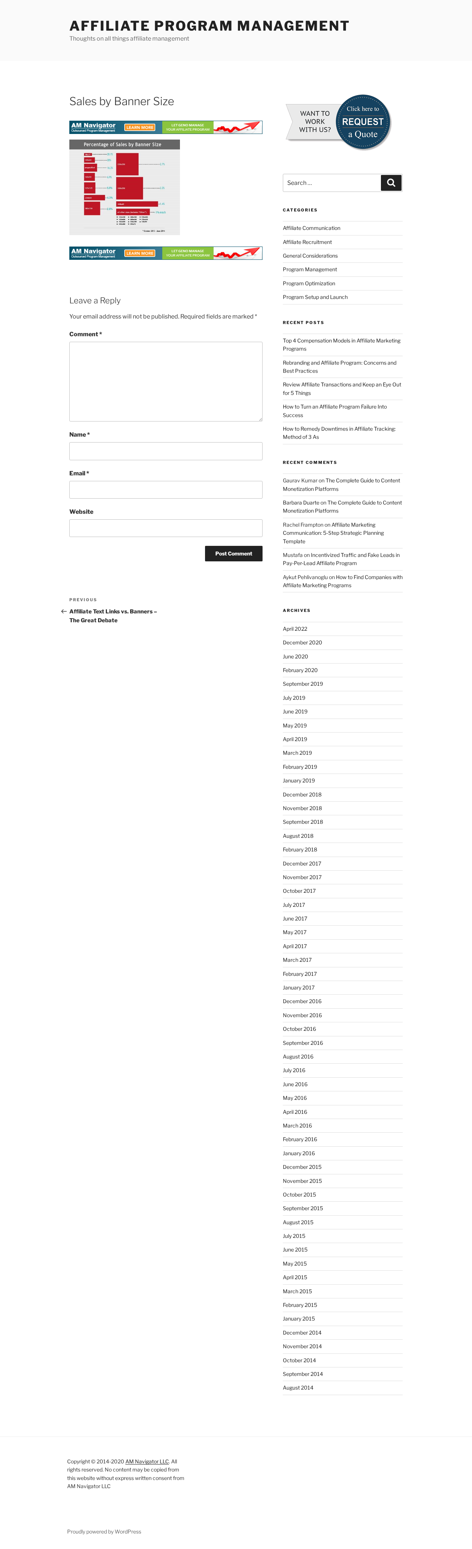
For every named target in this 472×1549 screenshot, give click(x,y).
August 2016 (298, 1056)
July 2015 (294, 1236)
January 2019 (299, 780)
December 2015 (302, 1167)
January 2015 (299, 1318)
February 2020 (300, 670)
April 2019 (295, 739)
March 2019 (297, 753)
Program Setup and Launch (315, 297)
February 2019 (300, 767)
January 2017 (299, 987)
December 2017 (302, 863)
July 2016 (294, 1070)
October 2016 (299, 1029)
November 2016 (302, 1015)
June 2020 (295, 656)
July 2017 (294, 905)
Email (79, 473)
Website (81, 511)
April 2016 (295, 1112)
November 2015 (302, 1181)
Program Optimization (309, 283)
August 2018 (298, 836)
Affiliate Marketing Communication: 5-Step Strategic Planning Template (333, 533)
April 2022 (295, 629)
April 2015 (295, 1277)
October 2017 (299, 891)
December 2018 (302, 794)
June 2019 (295, 711)
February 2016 (300, 1139)
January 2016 (299, 1153)
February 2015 (300, 1305)
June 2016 (295, 1084)
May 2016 (295, 1098)
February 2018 (300, 849)
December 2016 (302, 1001)
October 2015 (299, 1194)
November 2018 (302, 808)
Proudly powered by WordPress (104, 1531)
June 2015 (295, 1249)
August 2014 (298, 1387)
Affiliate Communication (311, 228)
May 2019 (295, 725)
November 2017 (302, 877)
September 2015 (303, 1208)
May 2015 (295, 1263)
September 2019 (303, 684)
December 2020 (302, 642)
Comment (85, 334)
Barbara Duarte (301, 502)
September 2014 (303, 1374)
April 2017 (295, 946)
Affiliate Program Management (209, 26)
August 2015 (298, 1222)
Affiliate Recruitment (307, 242)
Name (79, 434)
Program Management (310, 269)
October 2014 (299, 1360)
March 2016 (297, 1125)
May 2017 (294, 932)
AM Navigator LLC (147, 1461)
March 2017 (297, 960)
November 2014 (302, 1346)
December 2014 (302, 1332)
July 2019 (294, 698)
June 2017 (295, 918)
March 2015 (297, 1291)
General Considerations (310, 255)
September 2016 (303, 1043)
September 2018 (303, 822)
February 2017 (300, 974)
